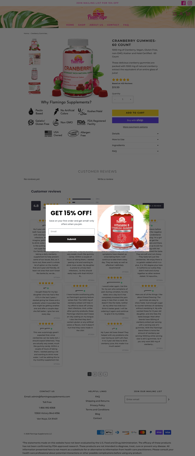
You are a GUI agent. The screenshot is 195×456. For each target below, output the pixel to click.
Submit (71, 239)
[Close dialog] (147, 207)
